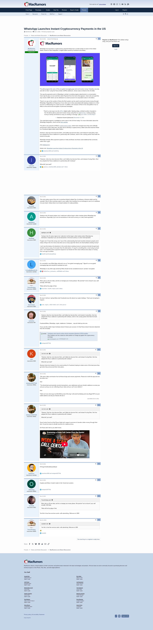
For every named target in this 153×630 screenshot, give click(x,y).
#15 (99, 496)
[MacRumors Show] (111, 4)
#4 (99, 212)
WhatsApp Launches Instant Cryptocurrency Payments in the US (65, 148)
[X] (120, 4)
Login (115, 49)
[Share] (96, 39)
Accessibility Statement (38, 614)
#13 (99, 463)
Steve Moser (27, 605)
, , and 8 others (56, 271)
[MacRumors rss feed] (125, 4)
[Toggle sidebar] (128, 14)
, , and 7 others (55, 167)
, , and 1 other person (54, 304)
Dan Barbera (27, 599)
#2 (99, 156)
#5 (99, 228)
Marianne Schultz (80, 593)
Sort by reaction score (48, 31)
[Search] (125, 14)
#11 (99, 373)
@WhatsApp (82, 113)
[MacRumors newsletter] (128, 4)
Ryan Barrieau (79, 599)
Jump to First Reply (52, 39)
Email (25, 579)
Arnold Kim (27, 576)
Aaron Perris (79, 605)
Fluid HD (29, 617)
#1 (99, 38)
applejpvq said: (45, 232)
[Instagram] (117, 4)
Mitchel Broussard (28, 587)
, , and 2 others (52, 288)
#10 (99, 349)
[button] (38, 10)
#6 (99, 260)
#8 (99, 295)
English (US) (125, 616)
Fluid (25, 617)
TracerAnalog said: (46, 500)
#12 (99, 405)
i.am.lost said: (45, 353)
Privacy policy (27, 614)
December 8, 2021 (79, 117)
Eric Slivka (78, 576)
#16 (99, 519)
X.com (28, 579)
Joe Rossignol (79, 582)
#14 (99, 480)
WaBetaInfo (45, 145)
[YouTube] (122, 4)
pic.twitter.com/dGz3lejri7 (89, 114)
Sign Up (116, 45)
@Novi (62, 111)
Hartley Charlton (28, 593)
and (51, 151)
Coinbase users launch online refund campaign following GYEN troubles (68, 333)
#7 (99, 277)
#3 (99, 196)
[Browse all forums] (123, 14)
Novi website (64, 122)
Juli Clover (26, 582)
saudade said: (45, 523)
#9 (99, 311)
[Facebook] (114, 4)
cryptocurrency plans (65, 125)
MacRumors (29, 31)
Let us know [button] (102, 4)
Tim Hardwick (79, 587)
